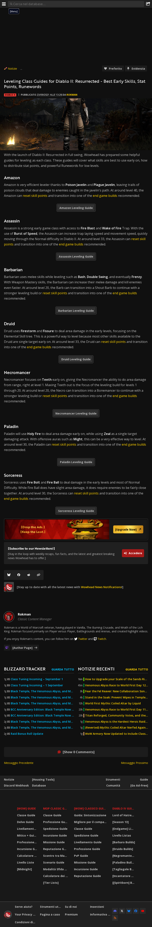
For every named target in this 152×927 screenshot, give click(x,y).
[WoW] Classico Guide (90, 808)
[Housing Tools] (43, 779)
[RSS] (115, 918)
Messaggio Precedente (18, 763)
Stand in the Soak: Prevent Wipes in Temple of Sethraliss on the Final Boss (116, 697)
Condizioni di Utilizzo (26, 922)
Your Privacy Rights (26, 914)
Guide (144, 779)
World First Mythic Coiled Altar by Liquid (113, 703)
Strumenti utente (51, 907)
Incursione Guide (27, 849)
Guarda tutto (62, 669)
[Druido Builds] (122, 849)
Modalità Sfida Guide (56, 869)
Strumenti (113, 779)
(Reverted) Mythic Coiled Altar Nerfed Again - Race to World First (116, 727)
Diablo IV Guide (123, 808)
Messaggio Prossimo (134, 763)
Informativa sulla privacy (101, 914)
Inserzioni (97, 907)
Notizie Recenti (96, 669)
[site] (9, 587)
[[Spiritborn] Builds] (124, 883)
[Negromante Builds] (124, 856)
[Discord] (115, 911)
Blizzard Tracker (25, 669)
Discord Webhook (16, 785)
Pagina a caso (50, 914)
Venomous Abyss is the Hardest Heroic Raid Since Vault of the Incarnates (116, 721)
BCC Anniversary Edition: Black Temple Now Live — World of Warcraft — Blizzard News (42, 709)
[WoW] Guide (26, 808)
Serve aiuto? (23, 907)
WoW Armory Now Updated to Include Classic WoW (116, 734)
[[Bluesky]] (9, 575)
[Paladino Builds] (124, 862)
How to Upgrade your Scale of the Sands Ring (116, 679)
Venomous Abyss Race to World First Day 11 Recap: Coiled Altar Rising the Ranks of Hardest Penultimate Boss (116, 709)
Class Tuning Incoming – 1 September (37, 685)
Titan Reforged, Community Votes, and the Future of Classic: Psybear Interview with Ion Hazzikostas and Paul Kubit (116, 715)
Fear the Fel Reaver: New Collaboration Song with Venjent (116, 691)
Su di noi (71, 907)
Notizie (12, 68)
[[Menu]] (4, 4)
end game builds (105, 195)
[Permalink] (39, 575)
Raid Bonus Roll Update (27, 734)
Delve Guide (25, 822)
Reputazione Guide (56, 849)
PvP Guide (81, 856)
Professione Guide (27, 842)
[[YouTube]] (143, 911)
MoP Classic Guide (56, 808)
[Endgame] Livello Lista (124, 829)
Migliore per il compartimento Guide (91, 822)
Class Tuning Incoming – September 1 (37, 679)
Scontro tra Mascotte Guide (56, 856)
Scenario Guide (53, 862)
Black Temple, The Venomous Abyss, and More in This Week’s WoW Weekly (42, 703)
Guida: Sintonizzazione (90, 815)
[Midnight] (24, 869)
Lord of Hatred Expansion (124, 815)
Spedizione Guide (55, 829)
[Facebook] (19, 575)
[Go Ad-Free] (139, 785)
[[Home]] (8, 917)
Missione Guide (54, 842)
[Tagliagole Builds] (124, 869)
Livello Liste (25, 862)
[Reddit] (29, 575)
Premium (71, 914)
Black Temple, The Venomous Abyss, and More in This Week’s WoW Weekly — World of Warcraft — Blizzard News (42, 691)
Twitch (102, 639)
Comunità (113, 785)
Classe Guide (26, 815)
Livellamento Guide (27, 829)
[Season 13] (120, 822)
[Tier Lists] (51, 883)
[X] (122, 911)
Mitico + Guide (27, 835)
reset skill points (35, 195)
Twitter (82, 639)
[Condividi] (148, 4)
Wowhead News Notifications (101, 587)
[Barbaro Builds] (123, 842)
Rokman (71, 94)
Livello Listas (121, 835)
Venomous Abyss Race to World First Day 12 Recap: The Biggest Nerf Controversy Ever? (116, 685)
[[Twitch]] (7, 648)
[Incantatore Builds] (124, 876)
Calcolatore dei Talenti (27, 856)
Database (39, 785)
